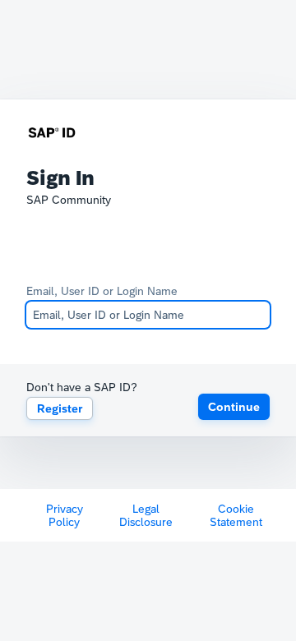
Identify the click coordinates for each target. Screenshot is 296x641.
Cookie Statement (236, 515)
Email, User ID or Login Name (102, 290)
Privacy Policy (64, 515)
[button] (234, 407)
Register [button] (59, 408)
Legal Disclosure (146, 515)
